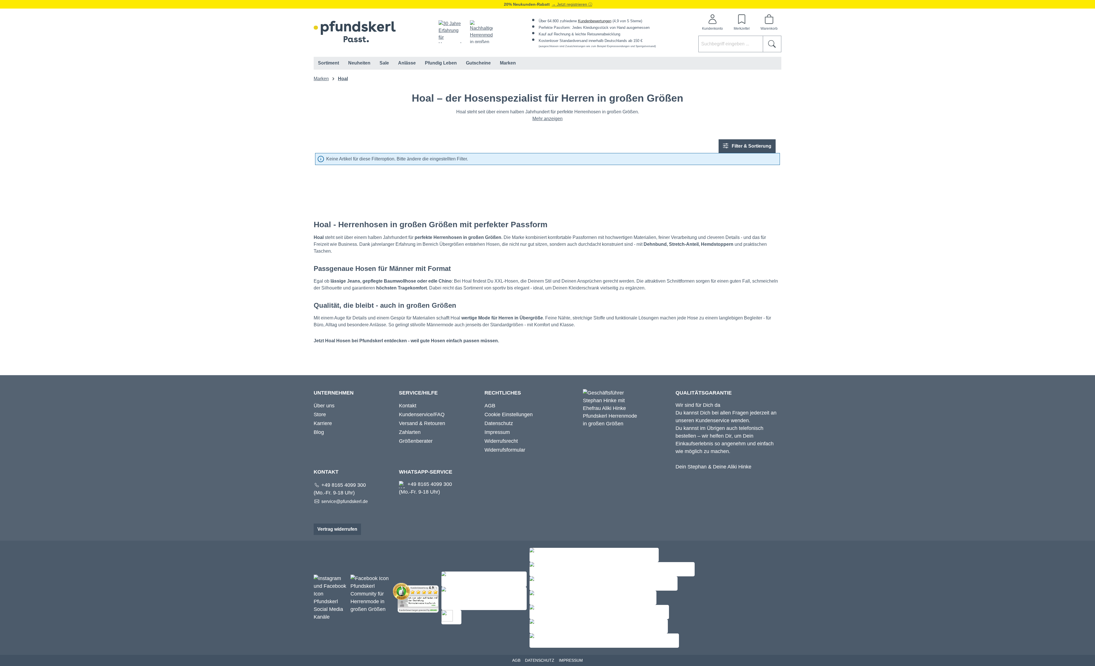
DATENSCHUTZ (539, 660)
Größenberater (416, 441)
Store (320, 414)
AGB (489, 406)
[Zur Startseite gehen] (355, 31)
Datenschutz (498, 423)
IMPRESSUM (571, 660)
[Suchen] (772, 44)
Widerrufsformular (504, 450)
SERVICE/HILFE (418, 393)
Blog (319, 432)
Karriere (323, 423)
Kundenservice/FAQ (422, 414)
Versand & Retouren (422, 423)
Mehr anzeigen (547, 118)
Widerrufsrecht (501, 441)
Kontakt (407, 406)
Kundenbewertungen (594, 21)
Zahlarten (410, 432)
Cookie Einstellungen (508, 414)
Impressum (497, 432)
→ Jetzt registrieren (570, 4)
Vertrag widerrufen (337, 529)
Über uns (324, 406)
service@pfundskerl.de (344, 501)
